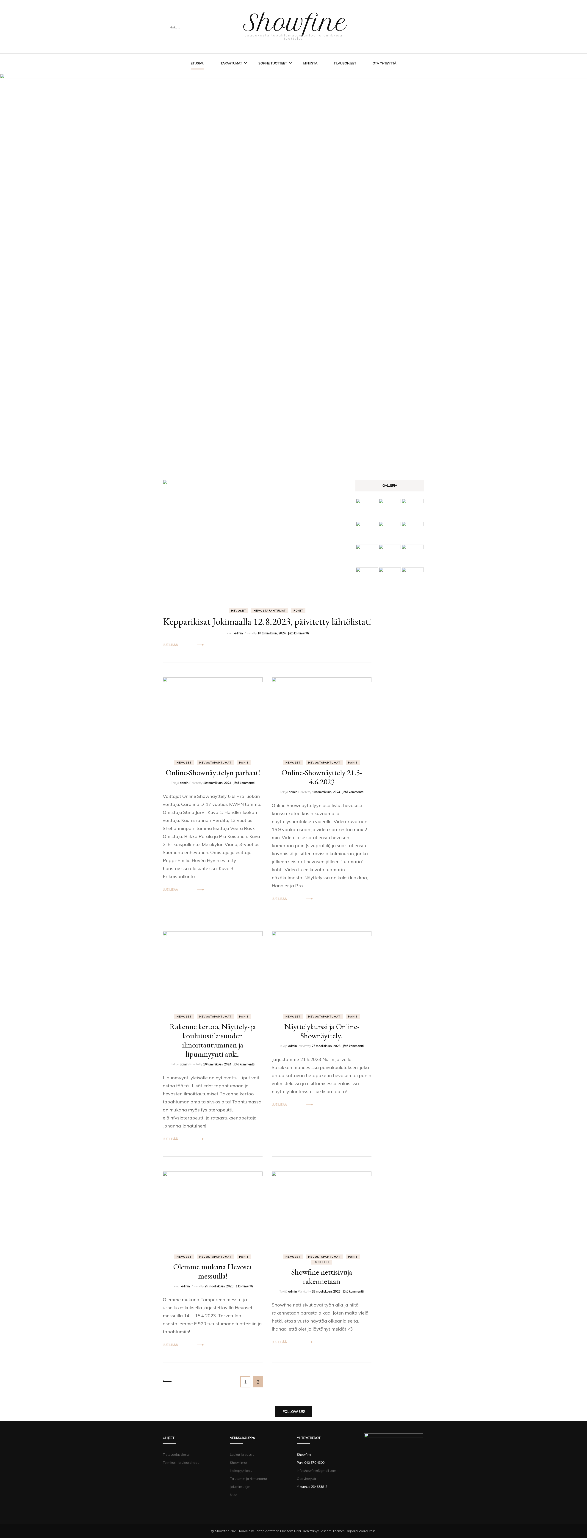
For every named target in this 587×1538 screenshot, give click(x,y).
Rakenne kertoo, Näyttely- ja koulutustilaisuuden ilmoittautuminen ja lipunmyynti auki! (213, 1040)
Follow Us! (293, 1411)
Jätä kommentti (298, 633)
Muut (233, 1495)
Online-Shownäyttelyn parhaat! (213, 772)
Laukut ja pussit (242, 1455)
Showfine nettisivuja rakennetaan (321, 1276)
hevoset (238, 610)
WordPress (367, 1531)
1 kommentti (244, 1286)
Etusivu (197, 63)
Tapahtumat (231, 63)
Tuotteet (321, 1262)
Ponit (298, 610)
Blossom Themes (331, 1531)
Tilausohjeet (345, 63)
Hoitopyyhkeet (241, 1471)
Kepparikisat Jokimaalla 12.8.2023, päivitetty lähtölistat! (267, 621)
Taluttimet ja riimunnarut (248, 1479)
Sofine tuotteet (272, 63)
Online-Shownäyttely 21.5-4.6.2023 (321, 777)
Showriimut (238, 1463)
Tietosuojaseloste (176, 1455)
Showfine (295, 22)
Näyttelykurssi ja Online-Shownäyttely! (321, 1031)
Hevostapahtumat (270, 610)
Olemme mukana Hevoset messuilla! (212, 1271)
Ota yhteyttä (384, 63)
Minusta (310, 63)
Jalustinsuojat (240, 1487)
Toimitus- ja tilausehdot (181, 1463)
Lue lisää (170, 645)
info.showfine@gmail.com (316, 1471)
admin (238, 633)
